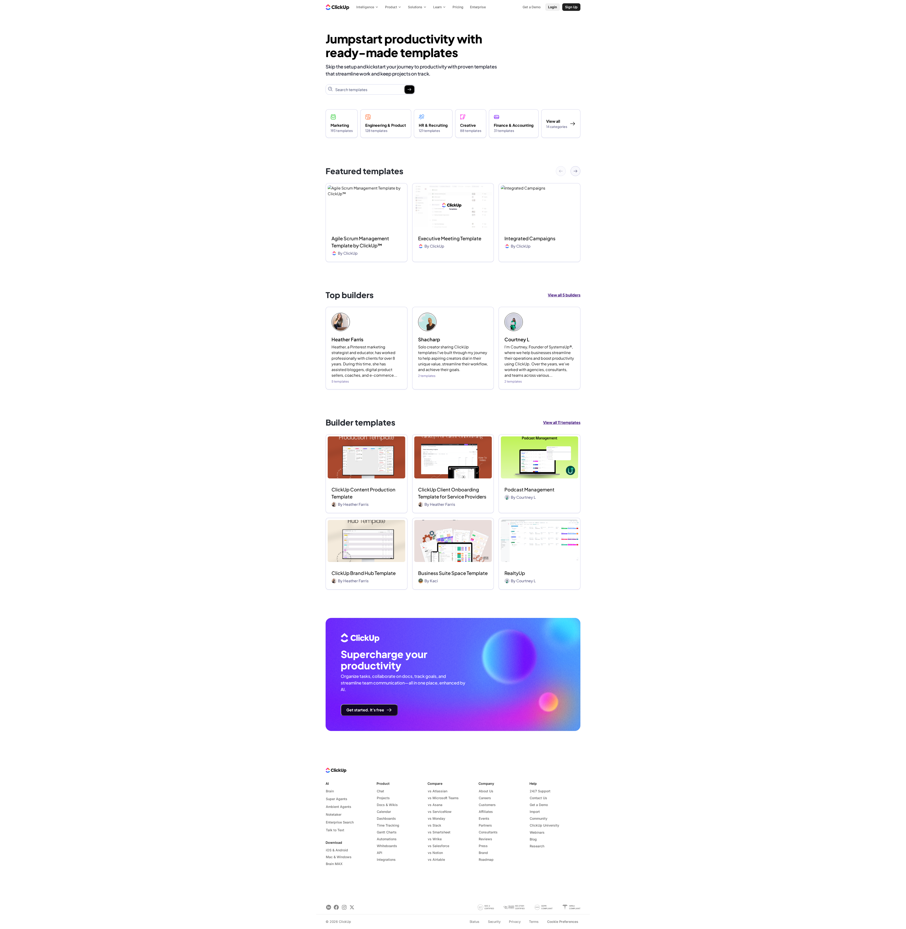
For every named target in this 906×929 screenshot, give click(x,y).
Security (494, 922)
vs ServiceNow (440, 812)
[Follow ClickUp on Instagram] (344, 907)
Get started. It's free (365, 709)
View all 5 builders (564, 294)
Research (537, 846)
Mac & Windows (339, 857)
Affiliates (486, 812)
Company (486, 783)
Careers (485, 798)
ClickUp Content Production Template (363, 492)
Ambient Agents (338, 807)
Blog (533, 839)
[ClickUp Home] (337, 7)
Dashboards (386, 818)
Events (484, 818)
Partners (485, 825)
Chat (380, 791)
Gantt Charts (387, 832)
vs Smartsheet (439, 832)
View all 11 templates (561, 422)
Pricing (458, 7)
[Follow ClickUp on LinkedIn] (328, 907)
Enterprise (478, 7)
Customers (487, 805)
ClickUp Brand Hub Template (363, 573)
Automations (387, 839)
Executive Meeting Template (449, 238)
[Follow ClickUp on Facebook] (336, 907)
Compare (435, 783)
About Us (486, 791)
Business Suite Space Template (453, 573)
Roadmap (486, 859)
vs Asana (435, 805)
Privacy (514, 922)
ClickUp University (544, 825)
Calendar (384, 812)
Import (535, 812)
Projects (383, 798)
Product (383, 783)
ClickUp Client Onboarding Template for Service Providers (452, 492)
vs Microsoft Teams (443, 798)
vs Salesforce (438, 846)
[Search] (409, 89)
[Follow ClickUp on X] (352, 907)
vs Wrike (435, 839)
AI (327, 783)
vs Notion (435, 853)
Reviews (485, 839)
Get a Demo (539, 805)
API (379, 853)
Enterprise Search (340, 822)
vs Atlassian (437, 791)
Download (334, 842)
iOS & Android (337, 850)
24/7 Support (540, 791)
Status (474, 922)
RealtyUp (514, 573)
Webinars (537, 832)
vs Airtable (436, 859)
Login (552, 7)
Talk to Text (335, 830)
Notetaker (333, 814)
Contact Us (538, 798)
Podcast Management (529, 489)
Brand (483, 853)
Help (533, 783)
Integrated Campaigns (529, 238)
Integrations (386, 859)
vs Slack (434, 825)
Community (538, 818)
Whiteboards (387, 846)
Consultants (488, 832)
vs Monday (436, 818)
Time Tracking (388, 825)
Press (483, 846)
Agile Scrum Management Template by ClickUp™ (360, 241)
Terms (533, 922)
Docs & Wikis (387, 805)
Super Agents (336, 799)
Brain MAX (334, 864)
